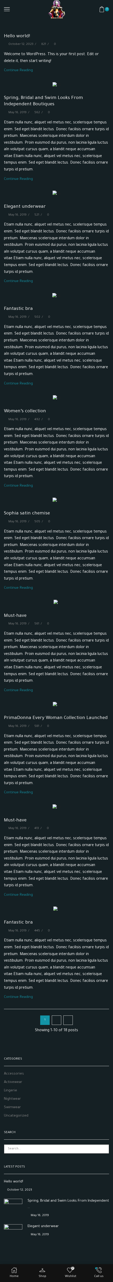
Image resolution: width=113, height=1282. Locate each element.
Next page (68, 1020)
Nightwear (12, 1099)
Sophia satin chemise (27, 513)
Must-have (15, 616)
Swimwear (12, 1107)
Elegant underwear (25, 207)
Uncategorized (16, 1116)
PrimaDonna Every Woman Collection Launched (56, 718)
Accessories (14, 1074)
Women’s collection (25, 411)
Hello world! (17, 36)
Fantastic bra (18, 309)
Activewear (13, 1082)
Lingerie (10, 1091)
